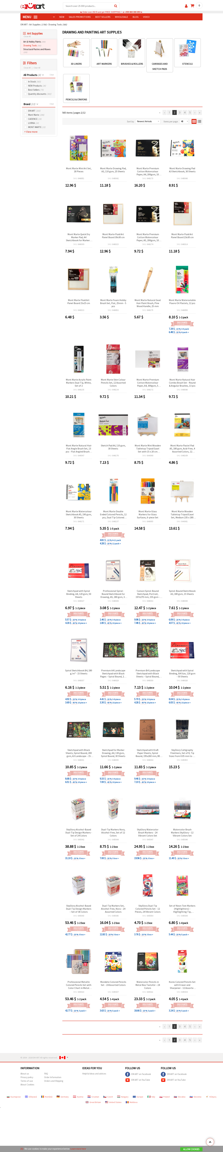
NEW (61, 16)
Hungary (124, 1096)
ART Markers (104, 63)
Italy (153, 1096)
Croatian (95, 1096)
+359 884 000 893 (132, 12)
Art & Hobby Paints (34, 41)
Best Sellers (36, 90)
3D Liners (76, 63)
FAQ (46, 1073)
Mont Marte (36, 115)
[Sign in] (186, 6)
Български (16, 1096)
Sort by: (130, 121)
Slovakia (181, 1096)
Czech (110, 1096)
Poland (166, 1096)
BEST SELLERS (102, 16)
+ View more (30, 131)
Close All (27, 36)
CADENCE (35, 119)
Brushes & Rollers (132, 63)
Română (48, 1096)
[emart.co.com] (32, 5)
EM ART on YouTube (140, 1079)
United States (115, 1102)
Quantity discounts (39, 94)
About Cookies (27, 1084)
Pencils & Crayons (76, 99)
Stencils (187, 63)
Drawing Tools (32, 45)
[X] (21, 1148)
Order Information (52, 1077)
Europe (140, 1096)
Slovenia (197, 1096)
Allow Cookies (191, 1149)
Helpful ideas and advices (94, 1073)
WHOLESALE (121, 16)
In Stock (34, 81)
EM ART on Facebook (141, 1074)
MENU (27, 17)
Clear (52, 74)
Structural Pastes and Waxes (37, 51)
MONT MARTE (37, 127)
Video (146, 16)
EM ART (34, 111)
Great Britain (95, 1102)
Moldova (133, 1102)
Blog (136, 16)
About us (24, 1073)
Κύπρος (212, 1096)
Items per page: (171, 121)
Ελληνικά (33, 1096)
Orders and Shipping (53, 1080)
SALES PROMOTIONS (80, 16)
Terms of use (26, 1080)
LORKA (33, 123)
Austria (80, 1096)
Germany (65, 1096)
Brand (29, 104)
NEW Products (37, 86)
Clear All (37, 67)
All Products (32, 75)
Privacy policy (26, 1077)
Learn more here (78, 1148)
